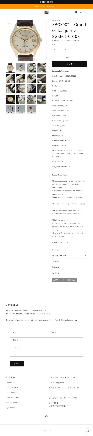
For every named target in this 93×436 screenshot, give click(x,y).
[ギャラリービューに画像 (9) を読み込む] (10, 89)
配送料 (54, 40)
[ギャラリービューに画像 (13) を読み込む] (10, 99)
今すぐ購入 (69, 64)
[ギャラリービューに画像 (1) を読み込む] (10, 68)
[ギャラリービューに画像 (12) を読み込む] (42, 89)
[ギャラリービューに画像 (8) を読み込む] (42, 78)
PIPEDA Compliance (13, 403)
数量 (53, 44)
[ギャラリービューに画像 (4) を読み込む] (42, 68)
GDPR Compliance (12, 398)
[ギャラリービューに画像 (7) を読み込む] (31, 78)
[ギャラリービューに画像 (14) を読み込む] (21, 99)
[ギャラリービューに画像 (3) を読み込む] (31, 68)
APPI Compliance (12, 387)
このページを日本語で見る (64, 280)
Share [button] (57, 273)
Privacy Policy (11, 382)
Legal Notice (10, 408)
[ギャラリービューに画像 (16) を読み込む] (42, 99)
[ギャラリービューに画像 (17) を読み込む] (10, 110)
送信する (17, 364)
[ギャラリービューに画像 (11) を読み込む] (31, 89)
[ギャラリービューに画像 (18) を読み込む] (21, 110)
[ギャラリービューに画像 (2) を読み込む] (21, 68)
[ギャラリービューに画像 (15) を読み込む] (31, 99)
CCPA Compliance (12, 392)
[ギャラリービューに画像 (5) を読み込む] (10, 78)
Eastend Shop (48, 431)
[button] (6, 12)
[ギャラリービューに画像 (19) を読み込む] (31, 110)
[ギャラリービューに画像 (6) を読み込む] (21, 78)
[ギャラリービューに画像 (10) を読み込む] (21, 89)
